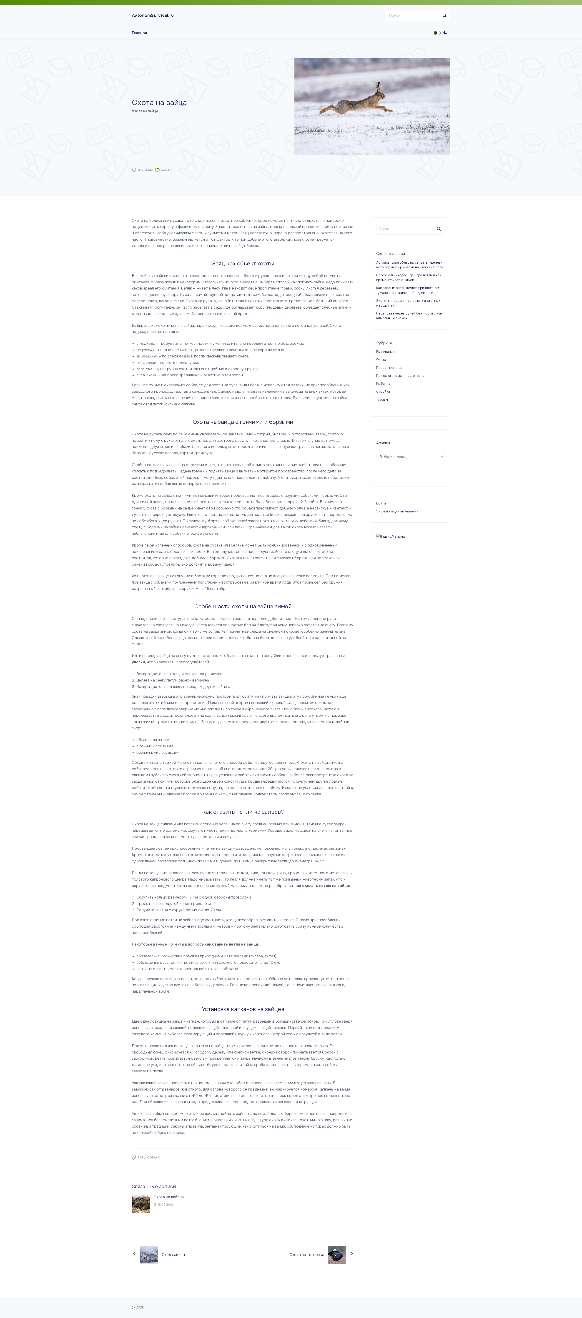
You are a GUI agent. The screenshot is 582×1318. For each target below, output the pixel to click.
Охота (166, 170)
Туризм (382, 399)
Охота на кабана (169, 1197)
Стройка (383, 391)
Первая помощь (389, 368)
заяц (142, 1157)
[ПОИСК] (444, 15)
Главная (139, 32)
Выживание (385, 352)
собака (153, 1157)
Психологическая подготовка (400, 376)
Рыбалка (383, 384)
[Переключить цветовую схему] (445, 33)
